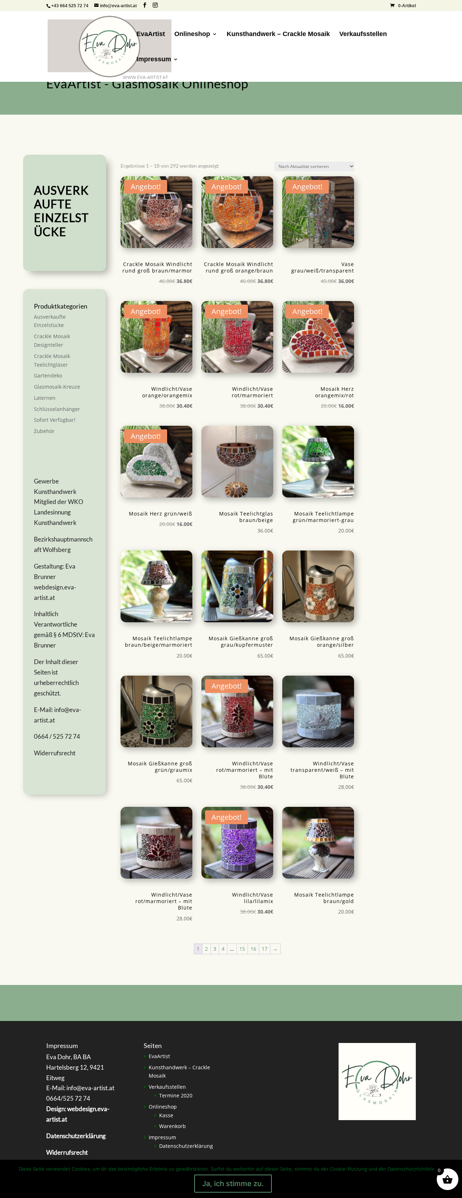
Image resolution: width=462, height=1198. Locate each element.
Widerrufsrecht (54, 753)
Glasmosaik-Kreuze (57, 386)
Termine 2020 (175, 1095)
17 (264, 948)
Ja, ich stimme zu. (233, 1183)
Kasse (166, 1115)
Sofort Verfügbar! (54, 419)
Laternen (45, 397)
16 (253, 948)
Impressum (153, 60)
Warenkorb (172, 1126)
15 (242, 948)
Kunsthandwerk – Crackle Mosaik (278, 34)
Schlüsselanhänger (57, 409)
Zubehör (44, 431)
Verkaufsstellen (363, 34)
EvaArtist (150, 34)
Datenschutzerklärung (186, 1145)
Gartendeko (48, 375)
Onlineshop (192, 34)
